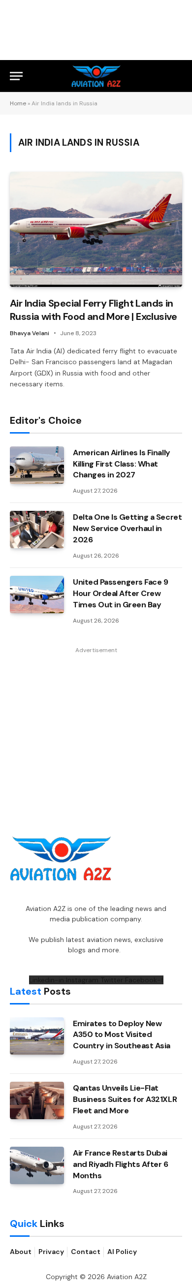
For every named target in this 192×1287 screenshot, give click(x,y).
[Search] (177, 76)
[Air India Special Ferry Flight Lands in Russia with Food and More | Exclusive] (96, 229)
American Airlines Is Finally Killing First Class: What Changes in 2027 (121, 463)
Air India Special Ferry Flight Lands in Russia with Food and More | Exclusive (93, 310)
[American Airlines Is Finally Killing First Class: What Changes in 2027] (37, 465)
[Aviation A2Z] (96, 76)
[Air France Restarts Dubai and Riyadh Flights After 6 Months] (37, 1165)
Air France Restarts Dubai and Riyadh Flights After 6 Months (120, 1164)
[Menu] (16, 76)
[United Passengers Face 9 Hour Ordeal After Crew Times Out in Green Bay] (37, 594)
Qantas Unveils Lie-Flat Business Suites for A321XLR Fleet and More (125, 1099)
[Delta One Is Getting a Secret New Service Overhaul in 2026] (37, 529)
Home (18, 103)
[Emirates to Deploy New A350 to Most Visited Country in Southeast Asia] (37, 1036)
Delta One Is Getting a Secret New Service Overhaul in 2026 (127, 528)
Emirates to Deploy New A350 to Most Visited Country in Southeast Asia (121, 1034)
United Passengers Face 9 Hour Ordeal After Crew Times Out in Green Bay (120, 593)
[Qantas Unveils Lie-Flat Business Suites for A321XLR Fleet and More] (37, 1100)
